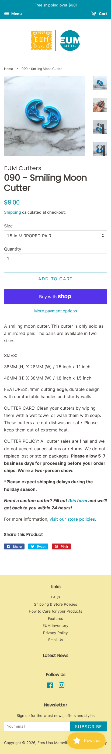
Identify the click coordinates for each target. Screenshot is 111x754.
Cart (102, 13)
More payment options (55, 310)
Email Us (55, 640)
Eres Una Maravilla (53, 743)
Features (55, 618)
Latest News (55, 655)
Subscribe (88, 726)
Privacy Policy (55, 633)
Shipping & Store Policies (55, 604)
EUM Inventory (55, 625)
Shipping (12, 212)
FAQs (55, 597)
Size (8, 225)
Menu (16, 13)
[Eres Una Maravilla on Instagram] (61, 686)
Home (8, 69)
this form (77, 500)
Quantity (12, 249)
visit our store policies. (73, 519)
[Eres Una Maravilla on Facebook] (50, 686)
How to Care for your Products (55, 611)
